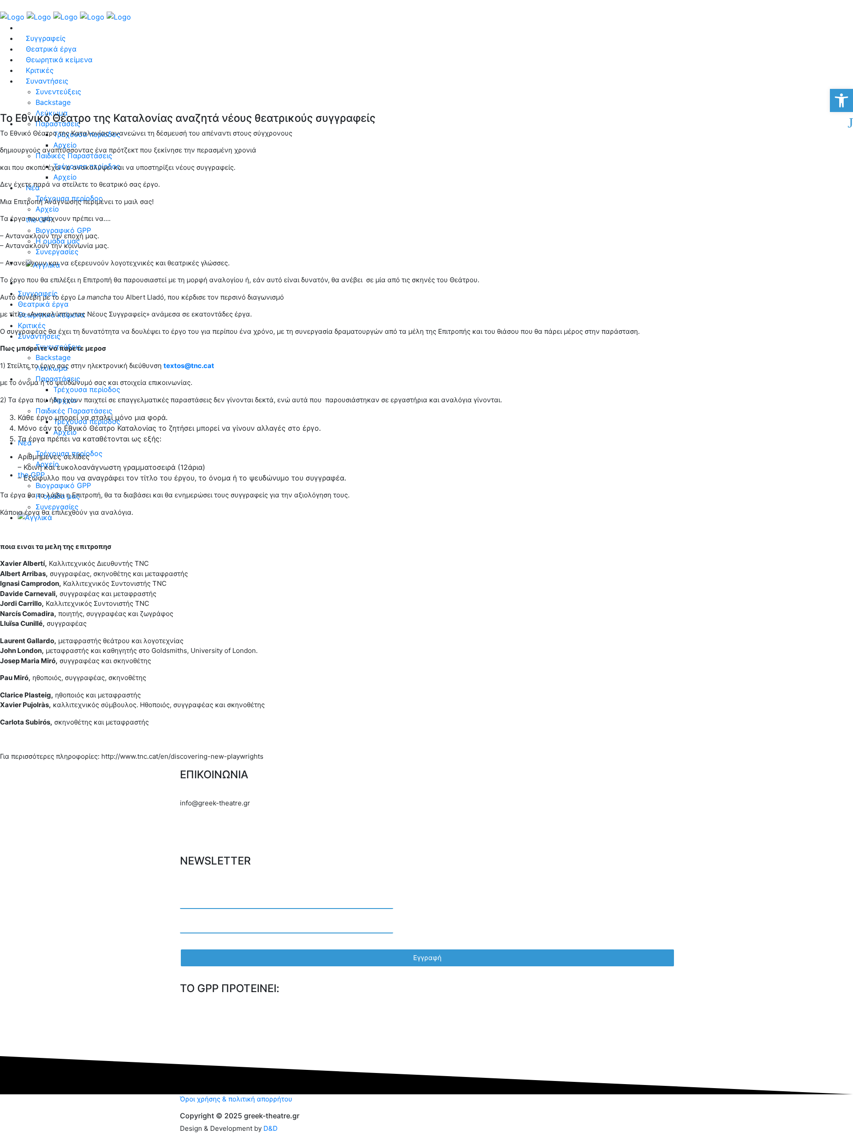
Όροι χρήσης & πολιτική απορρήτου (236, 1099)
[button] (841, 100)
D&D (270, 1128)
